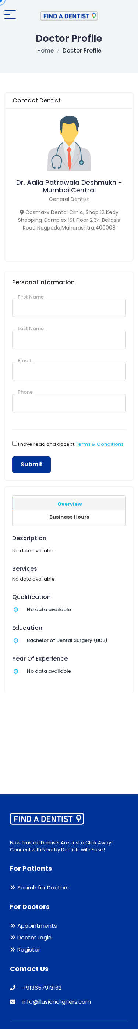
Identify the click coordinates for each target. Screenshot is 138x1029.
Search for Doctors (43, 887)
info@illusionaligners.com (56, 1001)
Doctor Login (34, 937)
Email (24, 360)
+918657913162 (41, 988)
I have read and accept (71, 444)
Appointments (37, 925)
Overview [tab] (69, 504)
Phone (25, 392)
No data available (49, 609)
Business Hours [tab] (69, 516)
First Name (31, 296)
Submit (31, 464)
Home (45, 50)
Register (28, 949)
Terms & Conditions (99, 444)
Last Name (31, 328)
